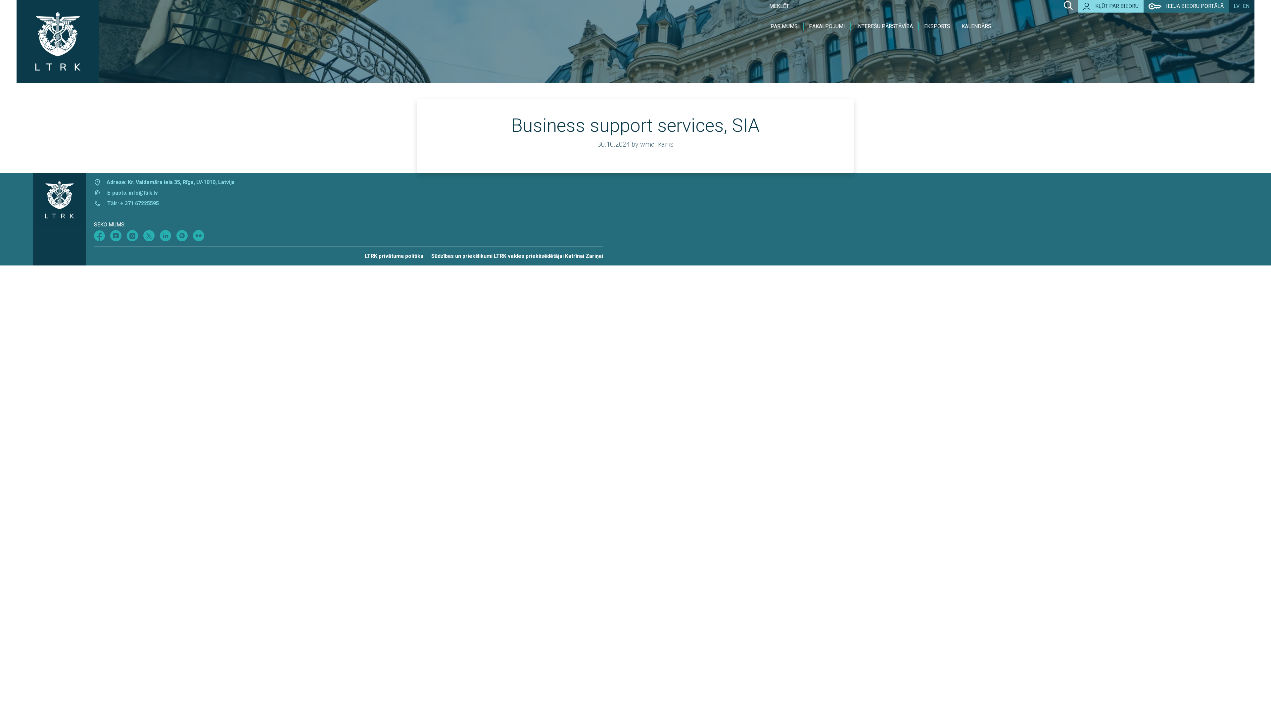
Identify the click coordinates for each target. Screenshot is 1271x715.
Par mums (784, 26)
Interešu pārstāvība (884, 26)
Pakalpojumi (827, 26)
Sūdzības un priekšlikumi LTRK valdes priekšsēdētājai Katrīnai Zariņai (517, 256)
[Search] (1068, 6)
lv (1237, 6)
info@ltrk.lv (143, 193)
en (1246, 6)
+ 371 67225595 (139, 203)
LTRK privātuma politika (394, 256)
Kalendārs (976, 26)
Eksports (937, 26)
